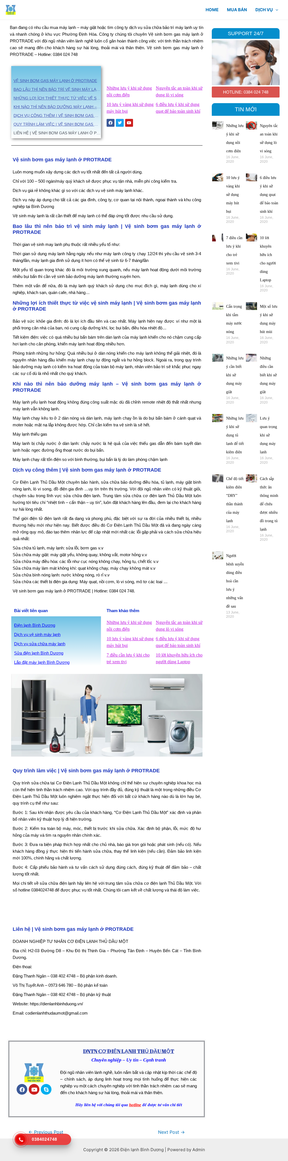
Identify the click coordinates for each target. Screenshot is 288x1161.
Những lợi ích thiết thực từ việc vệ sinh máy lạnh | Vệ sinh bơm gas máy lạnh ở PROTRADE (57, 98)
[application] (275, 10)
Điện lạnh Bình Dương (34, 625)
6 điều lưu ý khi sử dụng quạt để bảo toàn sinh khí (269, 195)
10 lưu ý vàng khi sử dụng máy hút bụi (233, 195)
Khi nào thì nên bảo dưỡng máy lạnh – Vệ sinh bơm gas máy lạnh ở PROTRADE (57, 107)
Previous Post (45, 1132)
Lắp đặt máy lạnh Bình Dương (41, 662)
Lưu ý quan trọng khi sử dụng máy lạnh (268, 435)
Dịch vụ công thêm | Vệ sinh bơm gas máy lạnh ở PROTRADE (57, 115)
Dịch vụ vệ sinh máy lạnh (37, 634)
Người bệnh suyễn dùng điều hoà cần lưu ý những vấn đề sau (235, 581)
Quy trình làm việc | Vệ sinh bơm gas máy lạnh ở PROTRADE (57, 124)
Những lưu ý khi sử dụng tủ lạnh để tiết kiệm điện (235, 435)
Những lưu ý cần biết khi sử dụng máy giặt (235, 375)
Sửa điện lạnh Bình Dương (38, 653)
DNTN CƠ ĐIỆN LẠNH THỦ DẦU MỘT (128, 1051)
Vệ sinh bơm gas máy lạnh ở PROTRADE (55, 80)
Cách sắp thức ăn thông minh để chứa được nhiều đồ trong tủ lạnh (269, 504)
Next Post (171, 1132)
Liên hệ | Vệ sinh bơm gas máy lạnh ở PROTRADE (57, 133)
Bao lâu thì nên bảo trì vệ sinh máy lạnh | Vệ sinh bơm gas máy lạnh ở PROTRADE (57, 89)
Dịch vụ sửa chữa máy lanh (39, 643)
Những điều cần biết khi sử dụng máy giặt (268, 375)
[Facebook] (22, 1089)
